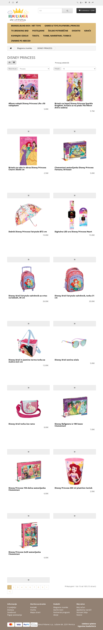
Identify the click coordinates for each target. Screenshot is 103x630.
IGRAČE (87, 30)
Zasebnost (11, 612)
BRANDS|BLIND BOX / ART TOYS (26, 25)
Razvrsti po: (13, 69)
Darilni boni (58, 610)
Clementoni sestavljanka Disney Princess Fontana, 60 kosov (74, 168)
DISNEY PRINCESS (44, 48)
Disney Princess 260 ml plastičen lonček (73, 488)
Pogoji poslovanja (14, 615)
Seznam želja (82, 612)
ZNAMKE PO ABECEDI (21, 40)
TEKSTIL (35, 35)
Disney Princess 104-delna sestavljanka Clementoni (27, 489)
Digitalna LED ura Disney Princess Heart (73, 231)
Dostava (10, 610)
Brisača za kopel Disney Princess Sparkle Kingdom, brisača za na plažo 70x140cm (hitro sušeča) (74, 105)
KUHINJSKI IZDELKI (19, 35)
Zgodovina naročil (83, 610)
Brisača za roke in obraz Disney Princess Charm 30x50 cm (27, 168)
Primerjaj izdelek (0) (62, 63)
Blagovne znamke (60, 607)
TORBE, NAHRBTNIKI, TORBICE (57, 35)
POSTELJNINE (38, 30)
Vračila (33, 610)
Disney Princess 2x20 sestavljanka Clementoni (25, 553)
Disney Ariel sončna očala (67, 359)
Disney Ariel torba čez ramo (22, 424)
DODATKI (76, 30)
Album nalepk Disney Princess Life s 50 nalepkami (27, 104)
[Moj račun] (81, 2)
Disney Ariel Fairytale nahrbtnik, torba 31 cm (74, 296)
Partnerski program (61, 612)
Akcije (55, 615)
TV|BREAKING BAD (20, 30)
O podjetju (11, 607)
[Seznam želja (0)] (86, 2)
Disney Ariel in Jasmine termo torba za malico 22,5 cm (27, 360)
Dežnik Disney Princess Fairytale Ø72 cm (28, 231)
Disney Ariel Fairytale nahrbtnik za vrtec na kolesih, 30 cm (28, 296)
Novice (79, 615)
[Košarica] (89, 2)
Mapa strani (35, 612)
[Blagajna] (93, 2)
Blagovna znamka (24, 48)
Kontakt (33, 607)
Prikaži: (57, 69)
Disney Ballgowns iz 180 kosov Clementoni (69, 425)
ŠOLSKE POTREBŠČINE (58, 30)
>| (10, 591)
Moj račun (80, 607)
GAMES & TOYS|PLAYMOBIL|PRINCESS (62, 25)
